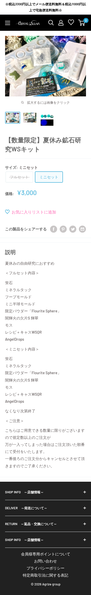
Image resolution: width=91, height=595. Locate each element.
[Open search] (51, 22)
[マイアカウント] (60, 22)
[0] (82, 23)
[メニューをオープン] (7, 23)
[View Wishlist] (71, 23)
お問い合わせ (45, 561)
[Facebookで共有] (53, 229)
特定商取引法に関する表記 (45, 575)
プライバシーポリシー (45, 568)
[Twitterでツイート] (72, 229)
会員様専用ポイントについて (45, 554)
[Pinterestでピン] (63, 229)
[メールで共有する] (82, 229)
